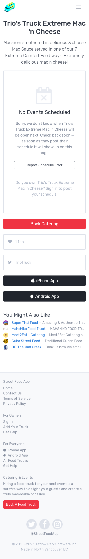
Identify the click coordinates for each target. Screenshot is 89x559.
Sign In (8, 422)
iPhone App (47, 280)
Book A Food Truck (21, 504)
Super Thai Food (25, 323)
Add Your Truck (15, 427)
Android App (47, 296)
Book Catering (44, 223)
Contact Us (12, 393)
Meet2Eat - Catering (28, 335)
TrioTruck (23, 262)
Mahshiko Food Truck (29, 329)
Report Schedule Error (44, 165)
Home (8, 388)
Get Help (10, 432)
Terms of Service (16, 398)
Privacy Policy (14, 404)
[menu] (79, 6)
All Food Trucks (15, 460)
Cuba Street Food (26, 341)
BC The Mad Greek (26, 347)
